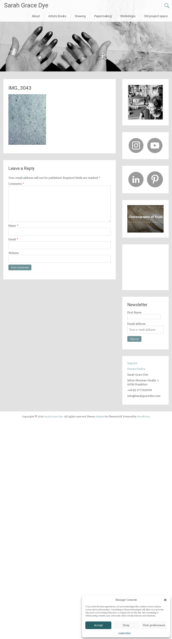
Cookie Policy (124, 633)
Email (13, 239)
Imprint (132, 363)
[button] (165, 600)
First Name (134, 312)
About (36, 16)
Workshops (128, 16)
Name (13, 225)
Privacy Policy (136, 369)
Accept (98, 625)
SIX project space (156, 16)
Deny (126, 625)
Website (13, 253)
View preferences (154, 625)
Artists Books (57, 16)
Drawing (80, 16)
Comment (16, 183)
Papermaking (103, 16)
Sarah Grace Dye (26, 5)
